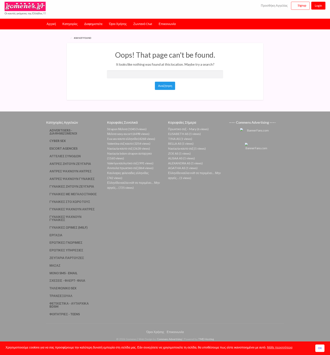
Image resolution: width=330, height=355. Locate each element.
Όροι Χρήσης (118, 24)
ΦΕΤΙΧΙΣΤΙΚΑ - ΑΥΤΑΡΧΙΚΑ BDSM (69, 305)
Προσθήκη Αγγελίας (274, 5)
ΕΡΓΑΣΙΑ (55, 235)
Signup (302, 5)
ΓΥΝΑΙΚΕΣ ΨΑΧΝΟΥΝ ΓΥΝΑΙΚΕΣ (65, 218)
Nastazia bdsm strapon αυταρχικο (129, 153)
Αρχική (51, 24)
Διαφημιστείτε (93, 24)
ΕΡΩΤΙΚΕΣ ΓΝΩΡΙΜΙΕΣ (65, 242)
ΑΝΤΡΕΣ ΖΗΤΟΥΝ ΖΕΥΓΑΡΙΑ (70, 163)
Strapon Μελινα (117, 129)
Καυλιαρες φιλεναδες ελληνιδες (128, 173)
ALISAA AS (175, 158)
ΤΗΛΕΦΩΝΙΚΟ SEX (62, 288)
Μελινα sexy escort (119, 134)
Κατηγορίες (70, 24)
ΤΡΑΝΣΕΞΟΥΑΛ (60, 296)
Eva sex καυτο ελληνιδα (122, 138)
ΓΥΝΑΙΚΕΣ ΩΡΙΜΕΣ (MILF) (68, 227)
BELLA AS (174, 143)
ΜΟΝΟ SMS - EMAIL (63, 273)
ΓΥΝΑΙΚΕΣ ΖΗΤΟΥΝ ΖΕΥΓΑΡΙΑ (71, 186)
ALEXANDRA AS (179, 163)
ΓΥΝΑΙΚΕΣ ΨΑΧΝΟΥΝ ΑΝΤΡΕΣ (72, 209)
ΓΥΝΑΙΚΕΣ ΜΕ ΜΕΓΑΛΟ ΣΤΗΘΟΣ (73, 194)
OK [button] (320, 348)
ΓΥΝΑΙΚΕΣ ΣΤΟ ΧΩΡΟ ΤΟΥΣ (69, 201)
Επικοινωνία (167, 24)
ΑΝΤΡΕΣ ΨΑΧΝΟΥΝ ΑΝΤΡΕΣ (70, 171)
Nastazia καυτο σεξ (120, 148)
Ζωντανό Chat (142, 24)
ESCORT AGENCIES (63, 148)
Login (318, 5)
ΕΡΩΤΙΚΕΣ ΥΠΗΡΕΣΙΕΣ (66, 250)
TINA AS (174, 138)
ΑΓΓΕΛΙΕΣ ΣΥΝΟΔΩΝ (65, 156)
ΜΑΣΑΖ (54, 265)
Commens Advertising (169, 339)
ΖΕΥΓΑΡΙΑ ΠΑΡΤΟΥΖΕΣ (66, 258)
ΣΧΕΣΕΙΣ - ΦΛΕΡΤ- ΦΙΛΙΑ (67, 280)
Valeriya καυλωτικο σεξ (122, 163)
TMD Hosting (206, 339)
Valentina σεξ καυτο (120, 143)
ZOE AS (173, 153)
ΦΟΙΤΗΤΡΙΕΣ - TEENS (64, 314)
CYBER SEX (57, 141)
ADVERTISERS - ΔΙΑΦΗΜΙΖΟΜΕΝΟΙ (63, 131)
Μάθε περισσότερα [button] (279, 347)
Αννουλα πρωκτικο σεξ (122, 168)
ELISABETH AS (178, 134)
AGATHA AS (176, 168)
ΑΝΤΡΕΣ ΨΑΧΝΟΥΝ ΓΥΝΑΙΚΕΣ (72, 179)
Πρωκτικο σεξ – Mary (182, 129)
